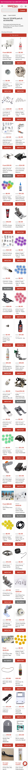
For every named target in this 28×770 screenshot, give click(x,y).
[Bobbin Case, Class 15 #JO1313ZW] (20, 80)
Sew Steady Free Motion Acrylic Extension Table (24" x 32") (20, 597)
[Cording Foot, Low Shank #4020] (7, 589)
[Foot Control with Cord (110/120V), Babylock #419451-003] (20, 164)
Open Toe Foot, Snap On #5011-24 (20, 423)
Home (4, 15)
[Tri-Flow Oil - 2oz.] (20, 334)
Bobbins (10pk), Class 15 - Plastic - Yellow (7, 538)
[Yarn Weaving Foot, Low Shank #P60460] (7, 619)
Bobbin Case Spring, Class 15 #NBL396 (20, 538)
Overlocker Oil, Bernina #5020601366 (19, 683)
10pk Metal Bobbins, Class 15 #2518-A (7, 85)
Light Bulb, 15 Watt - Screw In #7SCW (7, 282)
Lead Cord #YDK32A (5, 711)
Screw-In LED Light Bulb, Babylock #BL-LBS (7, 396)
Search (23, 10)
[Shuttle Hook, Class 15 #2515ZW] (20, 446)
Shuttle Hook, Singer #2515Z (6, 566)
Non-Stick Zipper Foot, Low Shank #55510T (7, 481)
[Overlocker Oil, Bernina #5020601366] (20, 677)
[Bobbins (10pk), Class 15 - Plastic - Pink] (20, 305)
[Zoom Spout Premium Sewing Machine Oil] (20, 51)
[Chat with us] (21, 6)
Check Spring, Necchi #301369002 (19, 567)
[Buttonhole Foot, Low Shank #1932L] (7, 418)
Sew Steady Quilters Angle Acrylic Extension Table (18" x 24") (20, 511)
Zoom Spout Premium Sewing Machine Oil (20, 57)
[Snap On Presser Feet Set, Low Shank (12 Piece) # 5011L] (7, 136)
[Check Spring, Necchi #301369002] (20, 561)
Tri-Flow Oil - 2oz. (20, 338)
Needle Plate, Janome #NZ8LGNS (6, 740)
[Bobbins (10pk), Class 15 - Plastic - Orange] (20, 648)
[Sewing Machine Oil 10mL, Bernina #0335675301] (7, 362)
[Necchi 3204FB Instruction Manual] (20, 734)
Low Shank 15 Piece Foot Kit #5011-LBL (6, 114)
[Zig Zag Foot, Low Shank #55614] (20, 221)
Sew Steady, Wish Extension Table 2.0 (7, 655)
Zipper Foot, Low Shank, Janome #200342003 (20, 368)
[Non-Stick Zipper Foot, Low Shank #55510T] (7, 475)
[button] (2, 6)
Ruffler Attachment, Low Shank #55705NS (20, 396)
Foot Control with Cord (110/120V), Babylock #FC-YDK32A (20, 482)
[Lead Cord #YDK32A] (7, 705)
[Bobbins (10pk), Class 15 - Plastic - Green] (7, 446)
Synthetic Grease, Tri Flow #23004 (7, 226)
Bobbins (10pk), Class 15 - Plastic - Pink (20, 311)
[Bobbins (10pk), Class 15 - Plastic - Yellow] (7, 533)
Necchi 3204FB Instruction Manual (20, 739)
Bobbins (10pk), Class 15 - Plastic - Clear (20, 114)
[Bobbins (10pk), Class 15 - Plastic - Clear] (20, 108)
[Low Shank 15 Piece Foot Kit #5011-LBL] (7, 108)
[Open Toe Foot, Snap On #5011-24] (20, 418)
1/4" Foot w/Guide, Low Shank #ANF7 (7, 310)
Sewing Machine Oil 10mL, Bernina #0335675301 (7, 368)
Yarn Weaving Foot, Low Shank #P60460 (7, 625)
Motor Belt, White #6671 (7, 682)
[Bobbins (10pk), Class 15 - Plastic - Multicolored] (7, 192)
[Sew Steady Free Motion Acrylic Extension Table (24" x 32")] (20, 589)
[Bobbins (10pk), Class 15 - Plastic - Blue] (20, 277)
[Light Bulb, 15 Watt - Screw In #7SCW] (7, 277)
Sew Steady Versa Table (7, 508)
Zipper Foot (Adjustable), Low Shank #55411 (20, 142)
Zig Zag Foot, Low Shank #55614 (20, 226)
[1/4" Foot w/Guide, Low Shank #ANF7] (7, 305)
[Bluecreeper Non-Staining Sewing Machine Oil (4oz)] (20, 192)
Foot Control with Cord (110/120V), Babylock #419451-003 (20, 171)
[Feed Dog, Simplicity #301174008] (20, 705)
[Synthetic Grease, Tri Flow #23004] (7, 221)
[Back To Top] (25, 767)
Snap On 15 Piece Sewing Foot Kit (7, 254)
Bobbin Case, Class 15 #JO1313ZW (19, 85)
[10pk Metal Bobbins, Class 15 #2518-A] (7, 80)
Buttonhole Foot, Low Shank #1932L (7, 424)
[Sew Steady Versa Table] (7, 503)
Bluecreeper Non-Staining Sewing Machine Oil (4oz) (20, 198)
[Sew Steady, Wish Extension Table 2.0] (7, 648)
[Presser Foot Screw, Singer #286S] (7, 334)
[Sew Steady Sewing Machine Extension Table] (7, 51)
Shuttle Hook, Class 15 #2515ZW (20, 451)
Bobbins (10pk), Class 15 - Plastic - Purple (20, 255)
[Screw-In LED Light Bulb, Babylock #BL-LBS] (7, 390)
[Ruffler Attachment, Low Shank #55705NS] (20, 390)
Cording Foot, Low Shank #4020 (7, 594)
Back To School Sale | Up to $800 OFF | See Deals (14, 2)
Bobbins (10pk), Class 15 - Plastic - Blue (20, 283)
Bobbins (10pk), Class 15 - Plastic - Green (7, 452)
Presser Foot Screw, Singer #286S (6, 339)
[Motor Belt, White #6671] (7, 677)
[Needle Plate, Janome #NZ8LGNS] (7, 734)
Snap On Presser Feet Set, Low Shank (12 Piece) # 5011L (7, 143)
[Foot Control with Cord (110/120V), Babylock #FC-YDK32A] (20, 475)
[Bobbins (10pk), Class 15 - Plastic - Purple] (20, 249)
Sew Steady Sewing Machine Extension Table (7, 57)
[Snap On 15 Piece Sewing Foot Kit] (7, 249)
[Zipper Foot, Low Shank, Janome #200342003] (20, 362)
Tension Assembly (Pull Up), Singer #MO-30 (20, 625)
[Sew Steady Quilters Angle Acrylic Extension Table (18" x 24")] (20, 503)
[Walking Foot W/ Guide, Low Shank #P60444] (7, 164)
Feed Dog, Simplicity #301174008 (19, 711)
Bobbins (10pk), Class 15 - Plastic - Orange (20, 653)
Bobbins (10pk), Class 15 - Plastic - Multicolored (7, 198)
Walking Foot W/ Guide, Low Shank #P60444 (7, 170)
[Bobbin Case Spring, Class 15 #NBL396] (20, 533)
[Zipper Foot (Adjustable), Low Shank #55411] (20, 136)
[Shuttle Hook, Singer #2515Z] (7, 561)
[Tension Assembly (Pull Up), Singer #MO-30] (20, 619)
